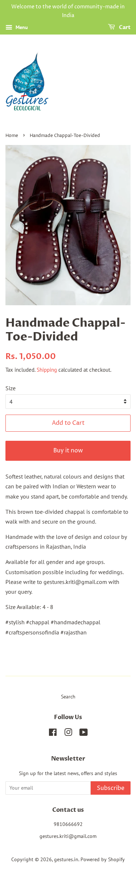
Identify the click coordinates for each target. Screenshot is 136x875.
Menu (21, 27)
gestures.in (66, 859)
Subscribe (110, 788)
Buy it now (68, 451)
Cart (124, 27)
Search (68, 696)
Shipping (47, 369)
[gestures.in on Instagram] (68, 733)
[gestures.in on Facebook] (53, 733)
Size (10, 388)
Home (11, 136)
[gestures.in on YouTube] (83, 733)
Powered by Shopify (103, 859)
